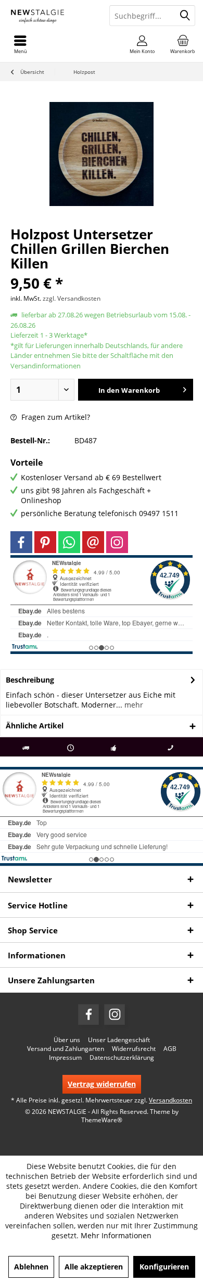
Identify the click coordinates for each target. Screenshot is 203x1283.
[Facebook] (21, 542)
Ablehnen (31, 1267)
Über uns (67, 1040)
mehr (132, 705)
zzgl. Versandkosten (71, 298)
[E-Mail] (93, 542)
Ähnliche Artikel (35, 725)
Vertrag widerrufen (102, 1084)
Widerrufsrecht (134, 1049)
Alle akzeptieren (94, 1267)
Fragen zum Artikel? (54, 417)
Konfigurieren (164, 1267)
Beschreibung (30, 680)
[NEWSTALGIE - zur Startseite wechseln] (51, 15)
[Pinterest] (45, 542)
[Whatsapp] (69, 542)
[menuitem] (182, 44)
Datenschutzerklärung (122, 1058)
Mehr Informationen (116, 1235)
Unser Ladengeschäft (119, 1040)
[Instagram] (117, 542)
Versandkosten (170, 1100)
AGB (169, 1049)
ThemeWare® (101, 1119)
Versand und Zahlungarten (65, 1049)
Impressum (65, 1058)
